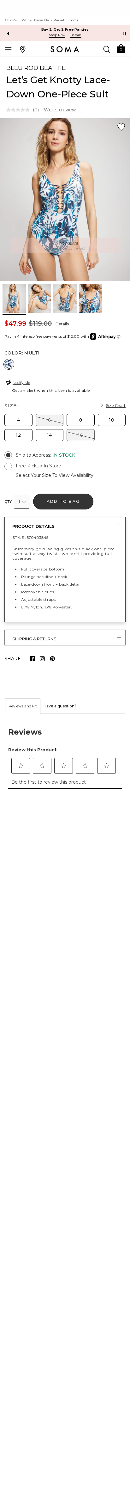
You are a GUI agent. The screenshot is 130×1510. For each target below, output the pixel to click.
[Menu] (8, 49)
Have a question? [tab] (60, 706)
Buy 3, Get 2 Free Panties (65, 29)
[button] (120, 48)
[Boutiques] (23, 49)
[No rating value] (19, 110)
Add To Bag (63, 501)
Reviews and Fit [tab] (23, 706)
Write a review (60, 110)
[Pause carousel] (124, 33)
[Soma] (64, 49)
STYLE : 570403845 (30, 537)
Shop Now (57, 35)
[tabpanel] (65, 754)
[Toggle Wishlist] (121, 127)
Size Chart (116, 405)
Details (62, 324)
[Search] (106, 49)
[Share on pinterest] (52, 658)
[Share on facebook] (32, 658)
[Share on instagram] (42, 658)
